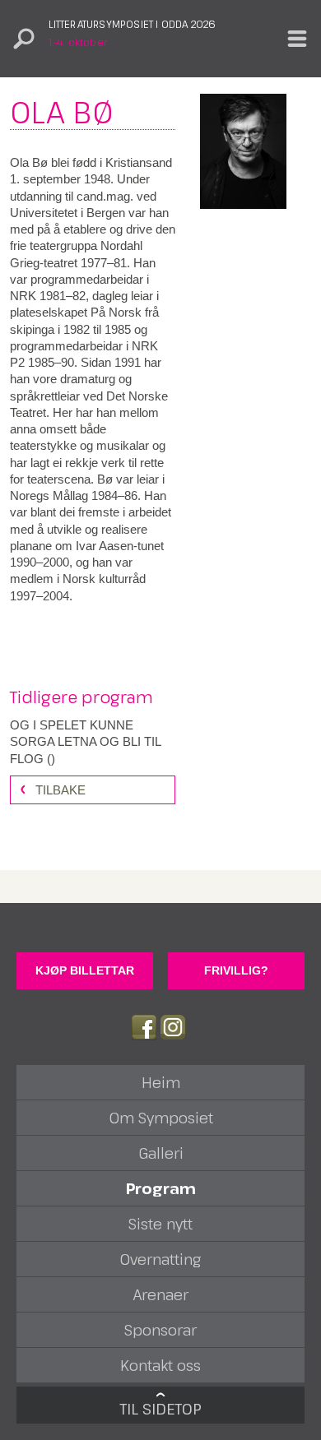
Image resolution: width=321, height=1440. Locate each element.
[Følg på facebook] (144, 1027)
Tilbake (60, 790)
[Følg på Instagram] (173, 1027)
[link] (92, 742)
